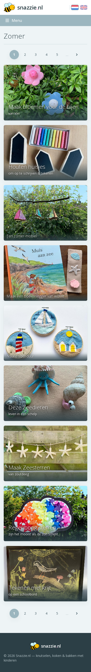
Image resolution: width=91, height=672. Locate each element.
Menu (17, 20)
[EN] (83, 7)
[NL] (74, 7)
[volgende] (76, 54)
